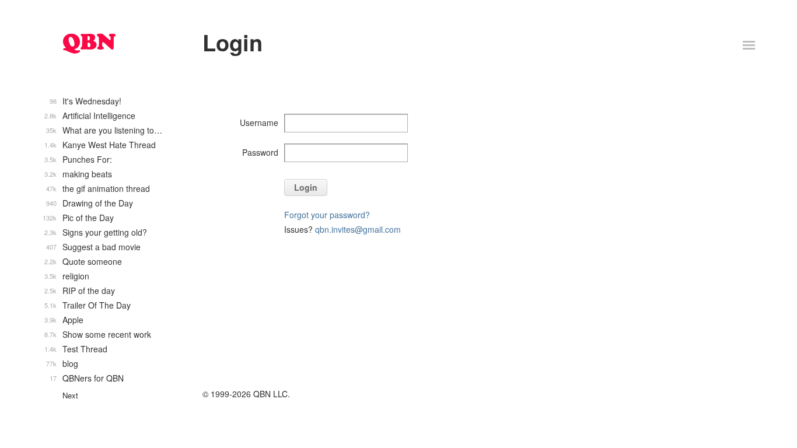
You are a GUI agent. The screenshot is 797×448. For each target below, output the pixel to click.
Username (259, 122)
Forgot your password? (327, 214)
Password (260, 152)
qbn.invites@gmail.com (358, 229)
